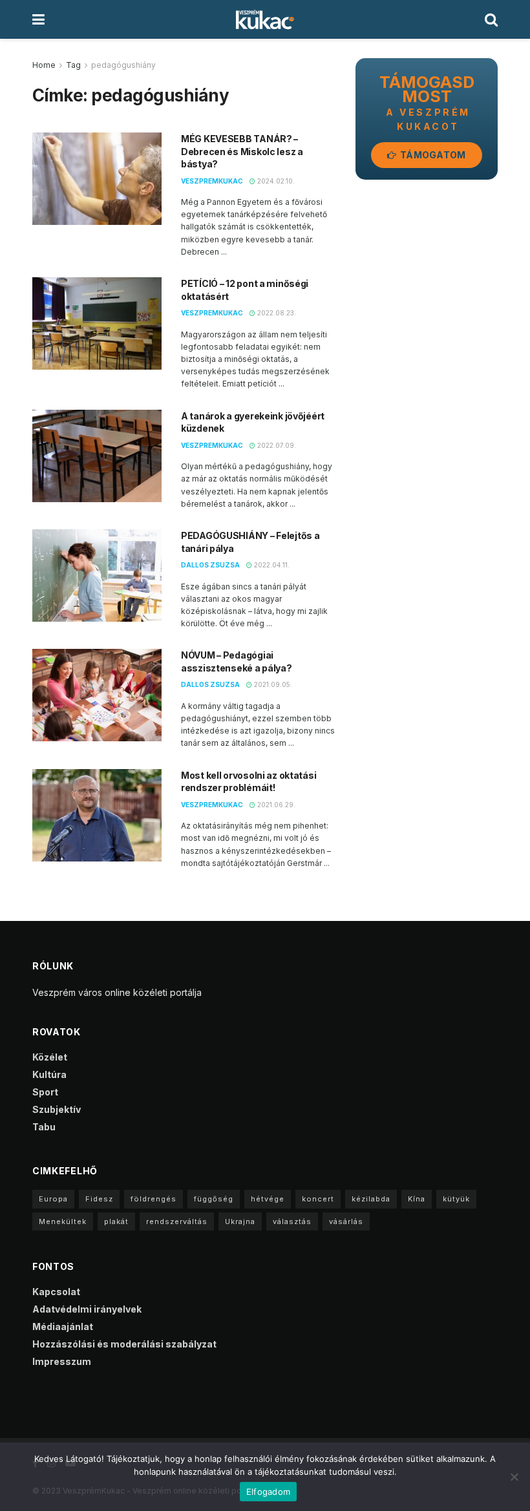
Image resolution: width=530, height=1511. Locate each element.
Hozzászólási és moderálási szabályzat (124, 1343)
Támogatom (432, 154)
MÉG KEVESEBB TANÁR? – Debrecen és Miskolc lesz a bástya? (242, 151)
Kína (416, 1198)
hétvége (267, 1198)
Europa (53, 1198)
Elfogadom (268, 1491)
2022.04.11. (271, 565)
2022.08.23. (275, 313)
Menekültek (63, 1221)
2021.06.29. (275, 804)
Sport (45, 1091)
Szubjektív (56, 1109)
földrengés (153, 1198)
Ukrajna (240, 1221)
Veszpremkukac (212, 181)
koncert (318, 1198)
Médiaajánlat (62, 1326)
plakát (116, 1221)
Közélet (49, 1056)
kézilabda (371, 1198)
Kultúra (49, 1074)
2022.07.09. (275, 445)
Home (44, 65)
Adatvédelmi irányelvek (87, 1309)
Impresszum (61, 1361)
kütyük (456, 1198)
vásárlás (346, 1221)
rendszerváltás (176, 1221)
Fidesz (99, 1198)
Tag (73, 65)
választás (292, 1221)
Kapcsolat (56, 1291)
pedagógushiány (123, 65)
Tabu (44, 1126)
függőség (213, 1198)
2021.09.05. (272, 684)
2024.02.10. (275, 181)
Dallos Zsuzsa (210, 565)
